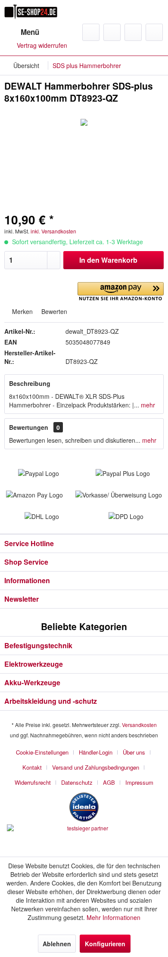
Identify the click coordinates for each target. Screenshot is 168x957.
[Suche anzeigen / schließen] (91, 32)
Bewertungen (28, 427)
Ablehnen (57, 943)
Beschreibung (29, 383)
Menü (30, 32)
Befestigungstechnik (38, 645)
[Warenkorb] (154, 32)
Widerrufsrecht (33, 782)
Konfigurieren (105, 943)
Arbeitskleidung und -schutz (50, 701)
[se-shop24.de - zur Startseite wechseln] (30, 11)
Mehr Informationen (113, 917)
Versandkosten (139, 724)
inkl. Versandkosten (53, 231)
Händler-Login (95, 752)
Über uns (134, 752)
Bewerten (53, 311)
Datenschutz (77, 782)
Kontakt (32, 767)
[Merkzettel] (112, 32)
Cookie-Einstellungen (42, 752)
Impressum (139, 782)
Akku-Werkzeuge (32, 682)
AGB (109, 782)
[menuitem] (22, 32)
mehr (147, 405)
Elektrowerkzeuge (33, 664)
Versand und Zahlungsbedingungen (95, 767)
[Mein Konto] (133, 32)
